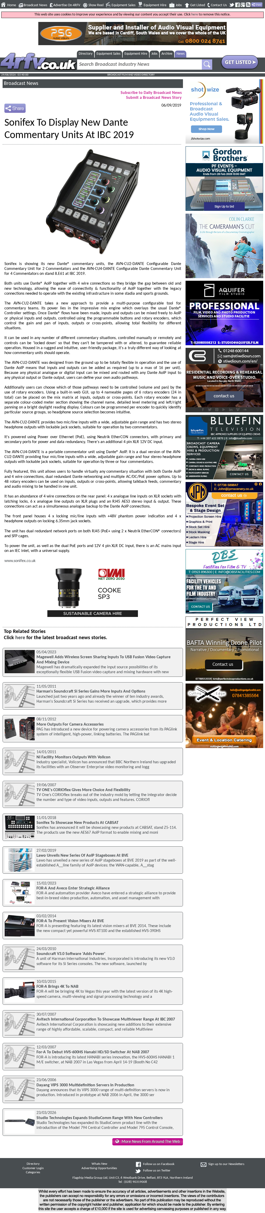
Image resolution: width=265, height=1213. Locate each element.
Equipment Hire (155, 5)
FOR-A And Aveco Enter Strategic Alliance (73, 888)
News (180, 54)
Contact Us (219, 5)
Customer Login (33, 1168)
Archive (166, 54)
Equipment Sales (123, 5)
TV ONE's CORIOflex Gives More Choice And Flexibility (83, 790)
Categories (33, 1172)
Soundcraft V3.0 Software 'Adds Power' (70, 954)
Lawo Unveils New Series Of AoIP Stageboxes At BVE (82, 856)
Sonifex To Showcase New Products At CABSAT (77, 823)
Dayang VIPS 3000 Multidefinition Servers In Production (85, 1085)
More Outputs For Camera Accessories (70, 724)
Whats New (99, 1164)
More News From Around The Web (151, 1142)
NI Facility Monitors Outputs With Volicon (73, 757)
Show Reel (96, 5)
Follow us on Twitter (157, 1170)
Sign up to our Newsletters (226, 1164)
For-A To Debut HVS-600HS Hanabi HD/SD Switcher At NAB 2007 (92, 1052)
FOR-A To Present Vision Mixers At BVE (70, 921)
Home (11, 5)
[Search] (207, 64)
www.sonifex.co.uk (19, 561)
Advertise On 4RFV (66, 5)
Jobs (179, 5)
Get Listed (197, 5)
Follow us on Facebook (158, 1164)
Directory (85, 54)
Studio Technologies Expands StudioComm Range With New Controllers (99, 1118)
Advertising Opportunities (99, 1168)
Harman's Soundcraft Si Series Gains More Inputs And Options (90, 691)
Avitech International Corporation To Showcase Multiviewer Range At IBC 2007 (105, 1019)
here (194, 15)
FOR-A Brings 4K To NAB (57, 987)
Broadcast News (35, 5)
